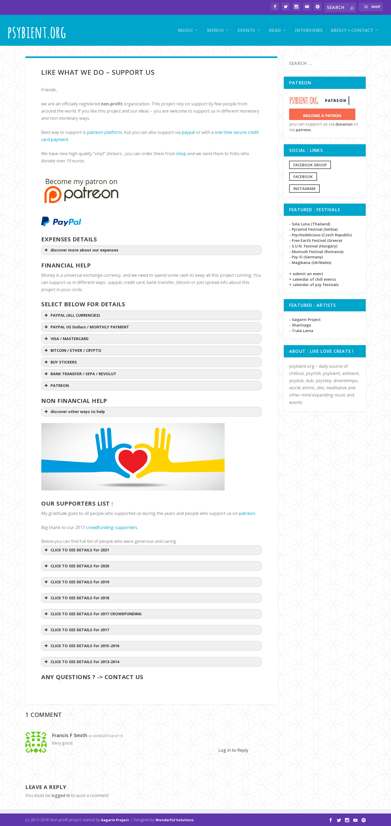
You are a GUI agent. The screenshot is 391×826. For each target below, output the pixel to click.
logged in (60, 795)
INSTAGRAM (304, 188)
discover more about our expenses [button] (84, 250)
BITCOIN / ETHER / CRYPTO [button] (76, 350)
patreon (247, 513)
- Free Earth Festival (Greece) (315, 240)
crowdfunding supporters (111, 527)
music (185, 30)
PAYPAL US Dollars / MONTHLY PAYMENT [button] (90, 326)
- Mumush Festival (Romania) (316, 251)
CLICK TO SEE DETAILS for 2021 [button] (80, 549)
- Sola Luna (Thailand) (309, 223)
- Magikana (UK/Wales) (310, 262)
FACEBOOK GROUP (310, 164)
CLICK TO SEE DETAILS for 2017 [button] (80, 629)
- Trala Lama (301, 330)
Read (275, 30)
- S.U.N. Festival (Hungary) (313, 246)
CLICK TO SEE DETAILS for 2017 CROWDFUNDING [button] (96, 613)
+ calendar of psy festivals (314, 284)
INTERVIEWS (309, 30)
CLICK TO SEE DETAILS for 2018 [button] (80, 597)
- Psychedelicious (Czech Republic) (320, 234)
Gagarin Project (115, 819)
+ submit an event (306, 273)
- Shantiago (300, 325)
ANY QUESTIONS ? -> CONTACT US (92, 677)
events (246, 30)
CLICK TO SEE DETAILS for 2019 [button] (80, 581)
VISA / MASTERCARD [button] (70, 338)
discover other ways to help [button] (78, 411)
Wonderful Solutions (175, 819)
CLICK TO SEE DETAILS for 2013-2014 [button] (85, 661)
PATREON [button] (60, 385)
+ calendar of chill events (312, 279)
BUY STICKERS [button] (64, 362)
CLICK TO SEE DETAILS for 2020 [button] (80, 565)
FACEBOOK (303, 176)
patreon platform (104, 132)
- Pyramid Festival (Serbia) (313, 229)
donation (344, 124)
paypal (188, 132)
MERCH (215, 30)
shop (181, 153)
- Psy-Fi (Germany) (306, 256)
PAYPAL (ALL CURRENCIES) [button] (75, 315)
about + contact (352, 30)
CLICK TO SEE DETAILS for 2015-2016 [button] (85, 645)
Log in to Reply (233, 750)
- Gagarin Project (305, 319)
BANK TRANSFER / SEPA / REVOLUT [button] (83, 373)
